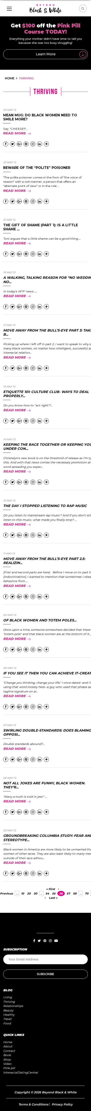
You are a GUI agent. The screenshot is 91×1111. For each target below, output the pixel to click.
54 (47, 893)
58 (75, 893)
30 (35, 893)
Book (7, 1055)
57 (68, 893)
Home (7, 1042)
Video (7, 1063)
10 (22, 893)
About (7, 1046)
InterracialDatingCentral (20, 1072)
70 (86, 893)
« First (50, 889)
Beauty (8, 1010)
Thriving (9, 1001)
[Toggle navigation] (9, 8)
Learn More (45, 54)
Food (7, 1023)
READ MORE (14, 133)
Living (7, 997)
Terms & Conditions (33, 1104)
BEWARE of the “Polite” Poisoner (36, 168)
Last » (53, 897)
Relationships (13, 1006)
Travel (7, 1019)
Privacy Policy (62, 1104)
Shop (7, 1059)
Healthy (8, 1014)
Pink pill (9, 1068)
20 (29, 893)
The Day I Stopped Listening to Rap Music (45, 506)
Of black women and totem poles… (40, 620)
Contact (9, 1051)
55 (53, 893)
